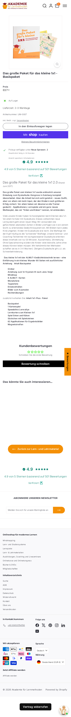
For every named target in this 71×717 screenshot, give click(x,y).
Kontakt (6, 601)
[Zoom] (57, 64)
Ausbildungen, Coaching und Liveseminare (22, 557)
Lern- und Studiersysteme (14, 544)
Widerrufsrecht (9, 597)
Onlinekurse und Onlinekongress (17, 560)
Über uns (7, 605)
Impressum (8, 589)
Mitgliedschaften (10, 569)
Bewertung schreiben (35, 363)
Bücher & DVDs (9, 565)
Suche (5, 581)
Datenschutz (8, 593)
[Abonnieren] (59, 510)
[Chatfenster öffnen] (63, 710)
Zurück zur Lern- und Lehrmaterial (38, 449)
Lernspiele (7, 548)
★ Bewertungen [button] (67, 361)
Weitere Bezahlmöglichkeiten (35, 142)
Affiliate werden (10, 676)
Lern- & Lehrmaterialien (13, 552)
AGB (5, 585)
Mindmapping (9, 540)
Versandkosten (23, 120)
